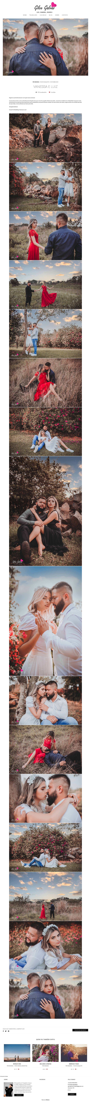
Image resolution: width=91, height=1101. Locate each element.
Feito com (45, 1099)
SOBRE (57, 15)
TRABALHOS (33, 15)
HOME (25, 15)
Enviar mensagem (73, 1084)
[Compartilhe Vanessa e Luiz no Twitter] (5, 1031)
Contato (72, 1094)
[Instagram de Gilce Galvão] (69, 1090)
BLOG (50, 15)
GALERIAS (43, 15)
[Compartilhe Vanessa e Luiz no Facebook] (3, 1031)
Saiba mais (18, 1095)
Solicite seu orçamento (80, 1030)
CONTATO (65, 15)
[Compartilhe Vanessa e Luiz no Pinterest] (8, 1031)
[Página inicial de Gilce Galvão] (46, 6)
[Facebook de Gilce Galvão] (68, 1090)
